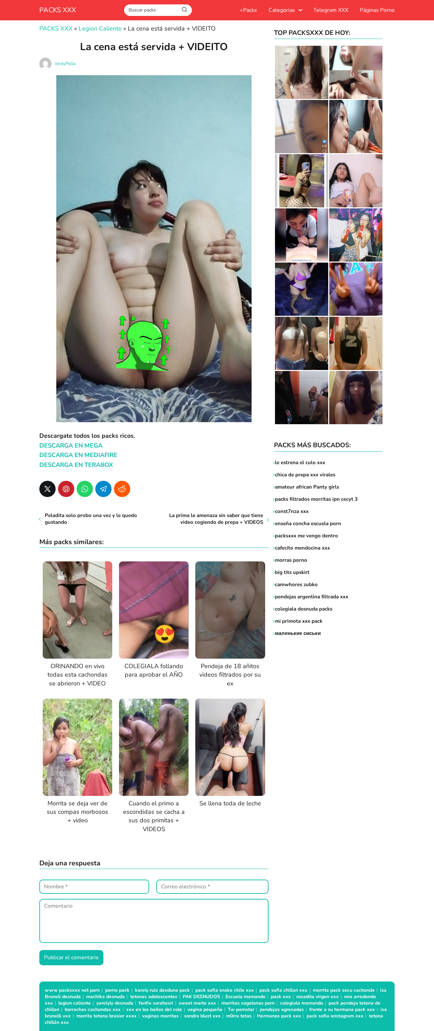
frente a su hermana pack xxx (342, 1009)
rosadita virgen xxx (317, 996)
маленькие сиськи (298, 633)
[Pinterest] (66, 489)
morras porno (291, 560)
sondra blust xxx (202, 1016)
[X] (47, 489)
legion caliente (74, 1003)
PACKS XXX (57, 10)
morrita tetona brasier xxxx (106, 1016)
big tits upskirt (292, 572)
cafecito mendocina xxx (302, 547)
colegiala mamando (301, 1003)
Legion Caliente (100, 28)
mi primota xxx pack (298, 621)
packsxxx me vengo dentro (306, 535)
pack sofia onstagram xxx (335, 1016)
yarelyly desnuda (114, 1003)
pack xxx (281, 996)
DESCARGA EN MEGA (70, 445)
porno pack (117, 990)
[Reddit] (122, 489)
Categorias (282, 10)
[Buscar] (184, 9)
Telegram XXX (330, 10)
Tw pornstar (241, 1009)
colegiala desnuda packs (303, 608)
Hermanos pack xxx (279, 1016)
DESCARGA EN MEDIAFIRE (78, 455)
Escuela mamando (245, 996)
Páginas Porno (377, 10)
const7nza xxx (292, 511)
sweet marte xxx (197, 1003)
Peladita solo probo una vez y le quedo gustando (91, 518)
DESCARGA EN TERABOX (76, 465)
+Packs (248, 10)
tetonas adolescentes (153, 996)
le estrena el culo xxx (300, 462)
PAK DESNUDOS (201, 996)
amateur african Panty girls (307, 486)
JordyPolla (65, 64)
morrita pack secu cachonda (344, 990)
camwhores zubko (296, 584)
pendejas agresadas (282, 1009)
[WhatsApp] (85, 489)
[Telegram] (103, 489)
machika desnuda (105, 996)
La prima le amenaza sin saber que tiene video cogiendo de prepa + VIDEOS (216, 518)
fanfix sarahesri (156, 1003)
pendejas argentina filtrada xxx (311, 596)
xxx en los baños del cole (154, 1009)
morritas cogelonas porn (248, 1003)
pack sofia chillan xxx (283, 990)
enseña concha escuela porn (308, 523)
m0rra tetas (239, 1016)
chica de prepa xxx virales (305, 474)
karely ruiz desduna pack (162, 990)
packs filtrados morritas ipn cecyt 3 (316, 499)
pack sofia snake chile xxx (224, 990)
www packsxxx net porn (72, 990)
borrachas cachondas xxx (93, 1009)
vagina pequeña (205, 1009)
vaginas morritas (160, 1016)
